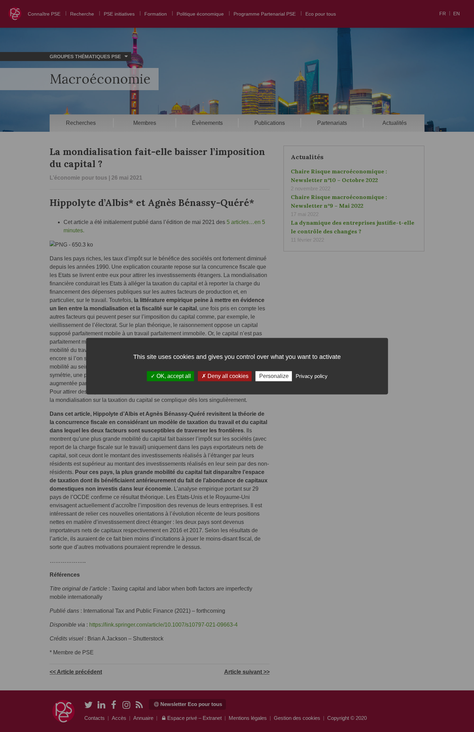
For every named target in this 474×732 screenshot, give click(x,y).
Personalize (274, 376)
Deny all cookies (227, 376)
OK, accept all (173, 376)
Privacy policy (312, 376)
